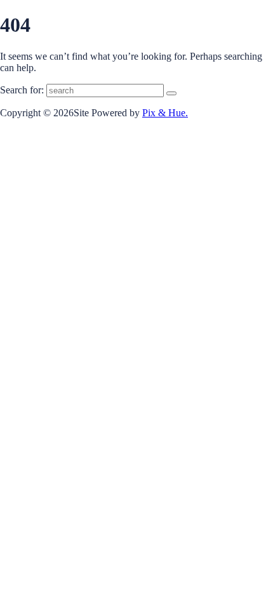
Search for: (22, 89)
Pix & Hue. (165, 112)
